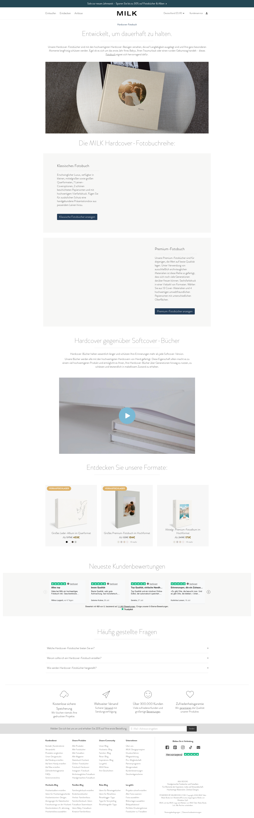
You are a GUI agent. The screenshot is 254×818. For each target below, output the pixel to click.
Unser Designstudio (53, 756)
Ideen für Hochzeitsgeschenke (57, 793)
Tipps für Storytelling (107, 800)
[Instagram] (183, 748)
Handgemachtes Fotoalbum (83, 777)
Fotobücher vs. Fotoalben (136, 811)
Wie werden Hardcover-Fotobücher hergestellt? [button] (72, 668)
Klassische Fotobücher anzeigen (77, 217)
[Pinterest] (175, 748)
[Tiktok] (190, 748)
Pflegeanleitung (132, 756)
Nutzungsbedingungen (172, 812)
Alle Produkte (77, 745)
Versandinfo (50, 749)
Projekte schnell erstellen (136, 790)
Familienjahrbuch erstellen (83, 790)
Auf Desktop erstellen (54, 760)
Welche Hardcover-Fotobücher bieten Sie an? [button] (71, 648)
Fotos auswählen (132, 797)
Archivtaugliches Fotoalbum (83, 774)
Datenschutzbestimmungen (191, 812)
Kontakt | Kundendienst (54, 745)
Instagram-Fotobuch (80, 770)
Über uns (129, 745)
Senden (191, 728)
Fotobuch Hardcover (80, 767)
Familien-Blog (105, 752)
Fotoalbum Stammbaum (82, 804)
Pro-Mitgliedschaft (133, 760)
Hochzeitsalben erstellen (55, 790)
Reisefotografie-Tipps (108, 804)
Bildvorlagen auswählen (135, 800)
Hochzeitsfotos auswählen (55, 811)
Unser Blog (103, 745)
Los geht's (103, 763)
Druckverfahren (132, 752)
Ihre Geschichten (106, 770)
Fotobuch (111, 54)
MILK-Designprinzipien (135, 749)
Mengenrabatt (132, 767)
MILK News (104, 767)
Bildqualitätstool (132, 804)
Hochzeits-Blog (105, 749)
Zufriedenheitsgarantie (54, 770)
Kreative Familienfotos (81, 811)
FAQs (47, 774)
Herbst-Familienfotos (81, 797)
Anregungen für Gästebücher (57, 800)
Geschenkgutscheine (134, 774)
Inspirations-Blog (106, 760)
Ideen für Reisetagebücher (110, 790)
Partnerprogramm (133, 763)
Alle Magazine (77, 756)
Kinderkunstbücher (80, 793)
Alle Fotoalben (78, 752)
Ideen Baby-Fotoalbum (81, 808)
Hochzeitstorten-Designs (55, 797)
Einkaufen (50, 13)
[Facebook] (167, 748)
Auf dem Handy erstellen (55, 763)
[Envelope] (198, 748)
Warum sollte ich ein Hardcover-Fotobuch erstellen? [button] (74, 658)
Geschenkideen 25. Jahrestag (57, 808)
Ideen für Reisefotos (107, 793)
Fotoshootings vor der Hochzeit (58, 804)
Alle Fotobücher (79, 749)
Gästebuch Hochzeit (80, 760)
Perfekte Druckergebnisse (136, 808)
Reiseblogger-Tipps (107, 797)
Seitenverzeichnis (52, 777)
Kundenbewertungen (134, 770)
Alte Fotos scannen (134, 793)
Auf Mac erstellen (52, 767)
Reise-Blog (103, 756)
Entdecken (65, 13)
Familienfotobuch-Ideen (82, 800)
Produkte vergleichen (54, 752)
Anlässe (79, 13)
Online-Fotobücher (80, 763)
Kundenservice (196, 13)
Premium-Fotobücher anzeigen (175, 311)
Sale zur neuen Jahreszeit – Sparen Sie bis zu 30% (127, 3)
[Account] (207, 13)
